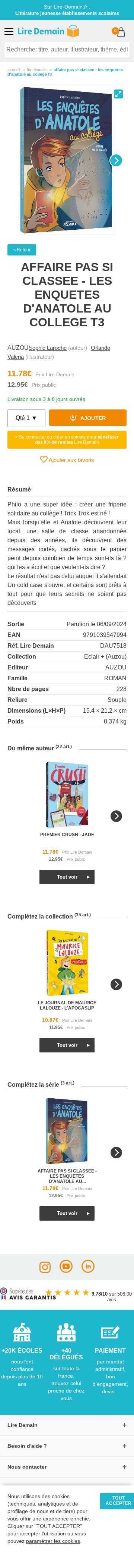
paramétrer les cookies (53, 1541)
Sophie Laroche (48, 348)
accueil (13, 70)
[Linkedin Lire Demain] (88, 1271)
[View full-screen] (118, 94)
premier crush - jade (67, 834)
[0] (121, 32)
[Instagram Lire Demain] (45, 1271)
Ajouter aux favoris (71, 460)
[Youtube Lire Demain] (66, 1271)
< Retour (22, 249)
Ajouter (92, 418)
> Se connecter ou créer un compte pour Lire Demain (67, 439)
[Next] (116, 160)
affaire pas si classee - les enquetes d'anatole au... (67, 1176)
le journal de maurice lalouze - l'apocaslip (67, 1005)
